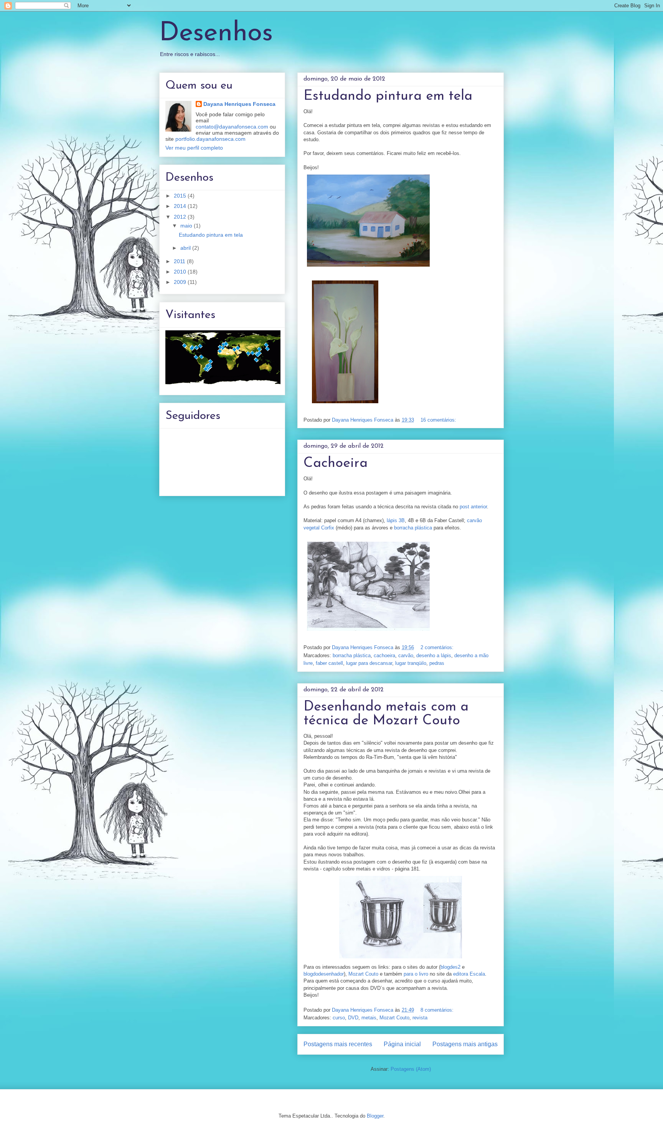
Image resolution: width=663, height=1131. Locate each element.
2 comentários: (438, 647)
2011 (180, 261)
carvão (405, 655)
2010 (181, 272)
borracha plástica (413, 528)
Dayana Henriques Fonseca (239, 104)
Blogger (375, 1116)
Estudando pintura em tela (387, 96)
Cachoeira (335, 463)
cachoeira (384, 655)
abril (186, 248)
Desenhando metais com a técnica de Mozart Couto (385, 714)
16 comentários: (439, 420)
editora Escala (469, 974)
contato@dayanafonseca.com (232, 127)
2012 (181, 217)
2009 (181, 282)
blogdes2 (450, 967)
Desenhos (216, 33)
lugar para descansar (369, 663)
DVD (353, 1018)
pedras (436, 663)
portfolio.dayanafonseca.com (210, 139)
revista (419, 1018)
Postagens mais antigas (465, 1044)
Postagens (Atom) (411, 1069)
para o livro (416, 974)
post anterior (473, 506)
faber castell (329, 663)
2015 (181, 196)
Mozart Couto (363, 974)
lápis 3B (396, 520)
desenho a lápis (433, 655)
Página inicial (402, 1044)
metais (368, 1018)
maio (187, 226)
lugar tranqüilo (410, 663)
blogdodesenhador (323, 974)
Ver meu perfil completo (194, 148)
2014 (181, 206)
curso (339, 1018)
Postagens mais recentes (337, 1044)
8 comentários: (438, 1010)
